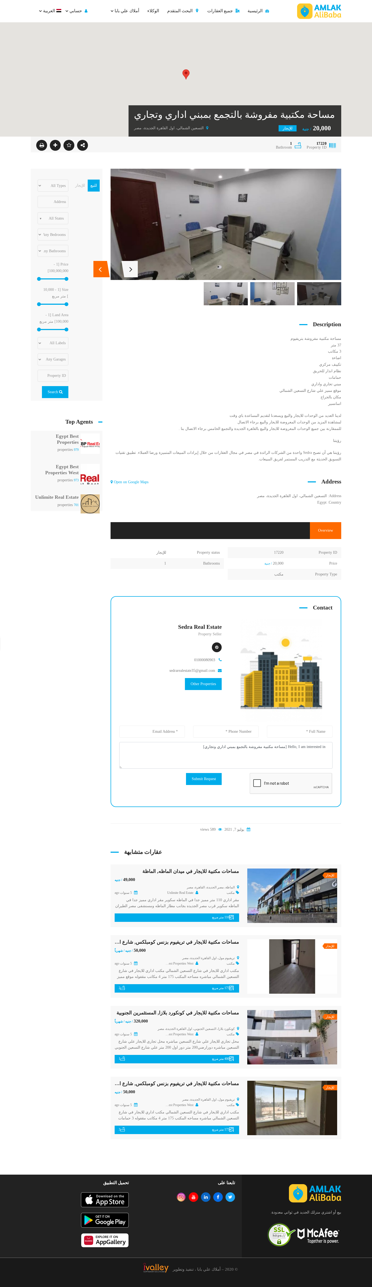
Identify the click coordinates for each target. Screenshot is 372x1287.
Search (53, 392)
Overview (325, 530)
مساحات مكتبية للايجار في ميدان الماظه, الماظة (190, 871)
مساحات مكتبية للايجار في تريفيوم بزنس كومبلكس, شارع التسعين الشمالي (163, 942)
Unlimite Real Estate (57, 497)
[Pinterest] (217, 647)
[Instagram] (181, 1197)
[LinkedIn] (206, 1197)
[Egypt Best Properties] (90, 445)
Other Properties (203, 684)
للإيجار (161, 552)
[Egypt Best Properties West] (90, 476)
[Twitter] (230, 1197)
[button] (186, 74)
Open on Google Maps (130, 482)
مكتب (278, 574)
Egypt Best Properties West (62, 469)
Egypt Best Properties (67, 439)
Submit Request (204, 779)
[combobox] (53, 218)
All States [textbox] (56, 218)
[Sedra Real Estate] (281, 670)
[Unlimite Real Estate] (90, 504)
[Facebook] (218, 1197)
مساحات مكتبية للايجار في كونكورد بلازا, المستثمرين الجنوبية (178, 1012)
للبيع (93, 185)
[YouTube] (193, 1197)
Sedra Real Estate (200, 627)
